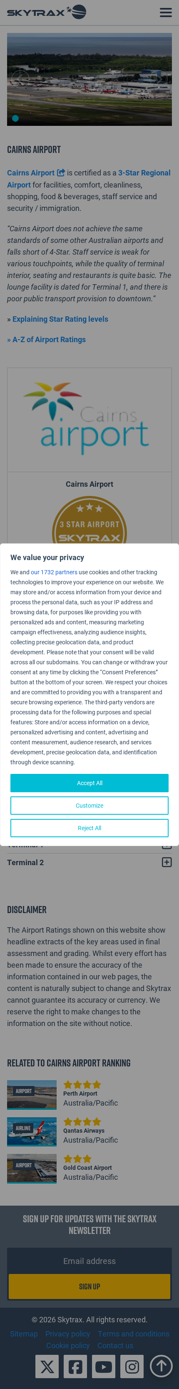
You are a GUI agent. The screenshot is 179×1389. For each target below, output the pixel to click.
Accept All (89, 783)
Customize (89, 805)
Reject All (89, 828)
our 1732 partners (54, 572)
